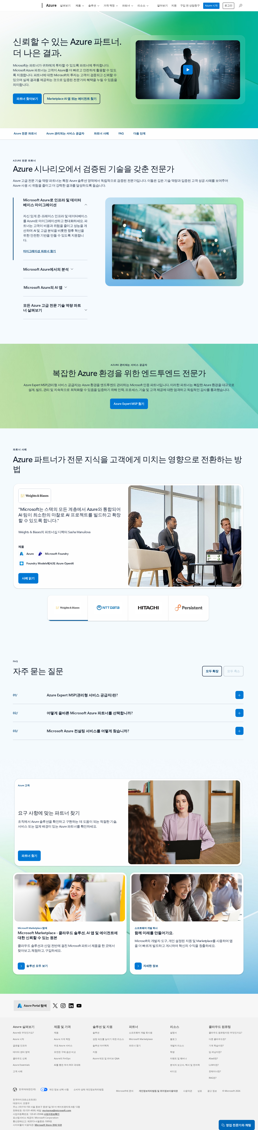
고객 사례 (17, 1071)
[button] (188, 70)
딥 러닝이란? (215, 1051)
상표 (200, 1090)
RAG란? (212, 1077)
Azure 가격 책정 (62, 1039)
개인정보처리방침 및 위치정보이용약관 (158, 1090)
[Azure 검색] (240, 5)
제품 (78, 5)
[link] (25, 135)
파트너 (126, 5)
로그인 (228, 5)
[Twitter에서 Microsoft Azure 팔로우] (55, 1005)
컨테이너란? (215, 1071)
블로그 (173, 1039)
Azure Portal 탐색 (35, 1005)
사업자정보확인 (51, 1113)
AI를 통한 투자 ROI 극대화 (67, 1064)
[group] (128, 536)
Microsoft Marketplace (141, 1039)
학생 (172, 1051)
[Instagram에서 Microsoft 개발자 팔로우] (63, 1005)
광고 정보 (212, 1090)
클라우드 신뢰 (20, 1058)
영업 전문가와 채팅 (238, 1125)
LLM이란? (214, 1064)
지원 (174, 5)
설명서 (173, 1032)
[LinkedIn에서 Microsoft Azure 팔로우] (71, 1005)
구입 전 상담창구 (190, 5)
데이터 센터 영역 (21, 1051)
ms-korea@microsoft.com (56, 1110)
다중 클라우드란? (217, 1039)
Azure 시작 (211, 5)
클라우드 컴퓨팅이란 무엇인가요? (225, 1032)
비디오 (173, 1071)
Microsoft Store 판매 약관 (48, 1124)
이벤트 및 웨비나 (178, 1058)
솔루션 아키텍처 (101, 1045)
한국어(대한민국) (27, 1089)
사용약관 (187, 1090)
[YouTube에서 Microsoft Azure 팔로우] (79, 1005)
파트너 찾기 (135, 1045)
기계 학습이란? (216, 1045)
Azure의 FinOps (62, 1058)
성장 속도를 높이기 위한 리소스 (108, 1039)
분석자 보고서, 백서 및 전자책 (185, 1064)
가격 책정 (109, 5)
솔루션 (92, 5)
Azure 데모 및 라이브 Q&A (106, 1058)
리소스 (141, 5)
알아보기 (162, 5)
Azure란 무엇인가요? (23, 1032)
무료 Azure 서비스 (63, 1045)
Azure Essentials (21, 1064)
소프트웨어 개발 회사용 (140, 1032)
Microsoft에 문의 (124, 1090)
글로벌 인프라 (20, 1045)
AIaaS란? (213, 1058)
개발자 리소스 (177, 1045)
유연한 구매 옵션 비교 (65, 1051)
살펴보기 (65, 5)
